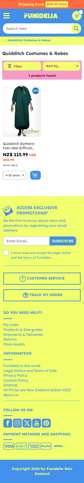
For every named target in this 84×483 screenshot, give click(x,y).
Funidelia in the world (21, 365)
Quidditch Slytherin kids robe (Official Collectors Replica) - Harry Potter (19, 146)
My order (11, 324)
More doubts (14, 344)
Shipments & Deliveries (23, 334)
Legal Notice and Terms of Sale (30, 370)
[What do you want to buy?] (6, 15)
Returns (10, 339)
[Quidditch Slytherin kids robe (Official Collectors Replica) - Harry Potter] (22, 111)
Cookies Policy (15, 380)
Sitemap (10, 385)
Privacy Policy (15, 375)
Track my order (45, 295)
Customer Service (45, 278)
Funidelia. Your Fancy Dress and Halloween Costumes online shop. (41, 15)
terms (27, 258)
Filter (18, 66)
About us (11, 395)
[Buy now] (35, 175)
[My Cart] (77, 15)
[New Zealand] (7, 423)
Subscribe (62, 241)
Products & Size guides (23, 329)
